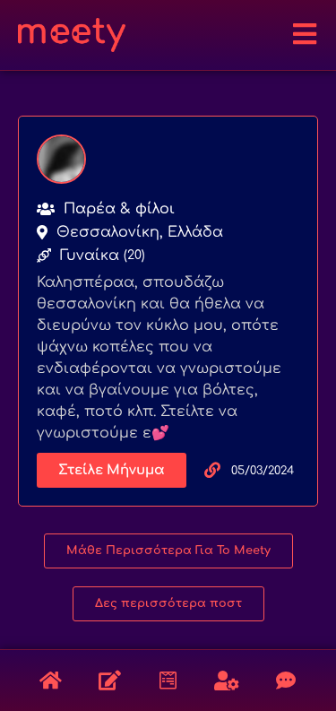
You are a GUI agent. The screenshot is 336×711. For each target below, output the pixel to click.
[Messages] (286, 680)
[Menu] (304, 34)
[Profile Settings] (226, 680)
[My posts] (168, 680)
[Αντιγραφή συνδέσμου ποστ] (212, 470)
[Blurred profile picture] (61, 159)
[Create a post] (109, 680)
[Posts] (51, 680)
